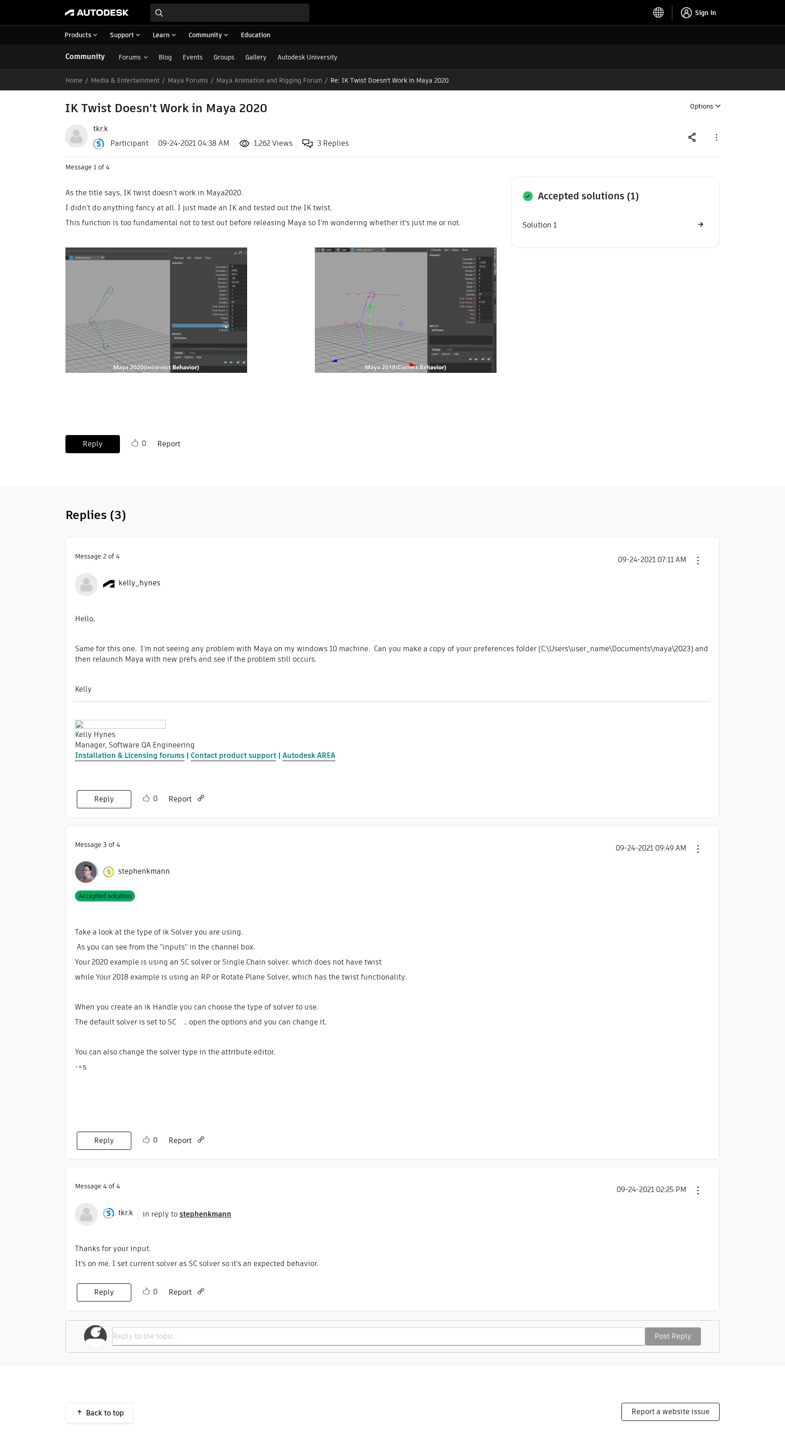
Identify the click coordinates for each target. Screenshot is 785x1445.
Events (193, 57)
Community (85, 56)
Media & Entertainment (125, 80)
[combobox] (229, 13)
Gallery (256, 57)
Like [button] (135, 443)
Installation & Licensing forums (129, 755)
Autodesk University (308, 57)
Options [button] (701, 106)
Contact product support (233, 755)
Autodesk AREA (309, 755)
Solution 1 (539, 225)
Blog (165, 57)
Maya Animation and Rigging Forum (269, 80)
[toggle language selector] (658, 12)
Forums (130, 57)
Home (74, 80)
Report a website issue (670, 1411)
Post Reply (673, 1336)
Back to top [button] (105, 1413)
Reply (93, 444)
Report (168, 444)
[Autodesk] (97, 12)
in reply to (187, 1214)
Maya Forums (188, 80)
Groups (224, 57)
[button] (716, 137)
